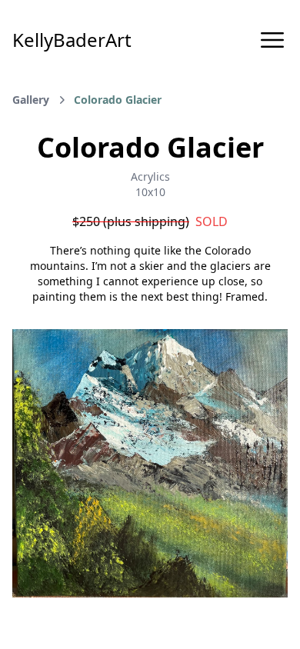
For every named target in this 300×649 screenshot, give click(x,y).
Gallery (30, 99)
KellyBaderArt (72, 40)
